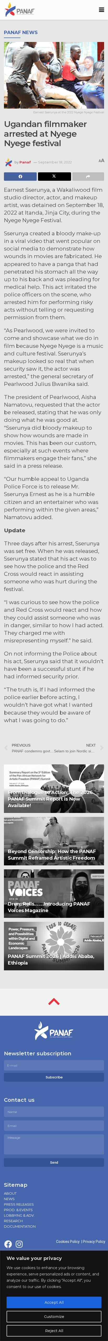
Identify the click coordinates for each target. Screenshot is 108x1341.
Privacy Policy (94, 1241)
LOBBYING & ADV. (19, 1215)
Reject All (54, 1330)
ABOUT (10, 1193)
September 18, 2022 (55, 162)
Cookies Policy (68, 1241)
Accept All (54, 1302)
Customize (54, 1316)
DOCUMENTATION (20, 1226)
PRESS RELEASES (19, 1204)
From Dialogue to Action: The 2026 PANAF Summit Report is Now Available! (50, 799)
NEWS (9, 1199)
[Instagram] (19, 1244)
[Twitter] (30, 1244)
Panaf (25, 162)
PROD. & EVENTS (18, 1210)
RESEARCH (13, 1221)
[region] (54, 1295)
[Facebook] (8, 1244)
